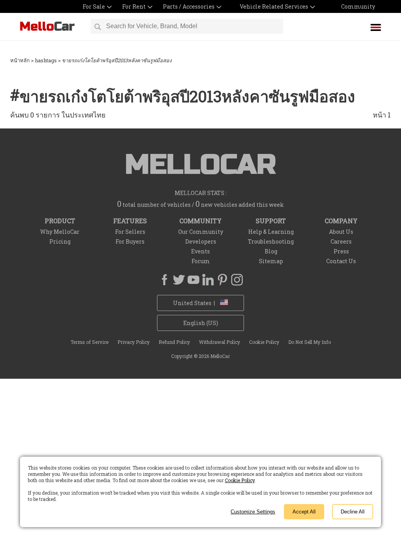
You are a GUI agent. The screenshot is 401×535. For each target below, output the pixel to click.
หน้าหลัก (20, 60)
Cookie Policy (240, 480)
